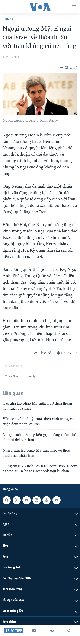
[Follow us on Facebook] (7, 500)
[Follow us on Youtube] (26, 500)
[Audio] (51, 630)
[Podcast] (46, 500)
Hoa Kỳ (8, 18)
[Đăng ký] (56, 500)
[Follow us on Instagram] (36, 500)
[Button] (68, 67)
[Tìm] (69, 630)
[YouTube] (34, 630)
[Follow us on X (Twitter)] (17, 500)
